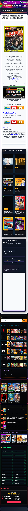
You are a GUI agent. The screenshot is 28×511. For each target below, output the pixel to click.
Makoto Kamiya (16, 78)
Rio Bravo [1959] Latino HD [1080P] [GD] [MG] (19, 443)
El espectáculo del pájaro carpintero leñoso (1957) (8, 212)
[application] (14, 92)
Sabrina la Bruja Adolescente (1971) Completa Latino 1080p (8, 171)
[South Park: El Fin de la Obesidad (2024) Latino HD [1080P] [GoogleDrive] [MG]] (21, 365)
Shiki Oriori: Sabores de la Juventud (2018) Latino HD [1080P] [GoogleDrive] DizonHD (15, 426)
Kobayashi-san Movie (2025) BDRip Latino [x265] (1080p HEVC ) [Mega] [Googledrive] (15, 409)
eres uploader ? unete (8, 10)
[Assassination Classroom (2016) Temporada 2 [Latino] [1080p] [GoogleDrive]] (12, 351)
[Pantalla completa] (23, 97)
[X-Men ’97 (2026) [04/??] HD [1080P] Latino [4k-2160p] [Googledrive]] (15, 338)
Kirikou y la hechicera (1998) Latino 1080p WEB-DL (19, 171)
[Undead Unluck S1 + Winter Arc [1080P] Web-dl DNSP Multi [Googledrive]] (21, 338)
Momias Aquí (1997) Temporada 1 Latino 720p (7, 191)
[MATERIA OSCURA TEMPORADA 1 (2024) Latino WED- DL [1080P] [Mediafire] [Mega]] (12, 358)
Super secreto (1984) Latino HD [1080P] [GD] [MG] (14, 443)
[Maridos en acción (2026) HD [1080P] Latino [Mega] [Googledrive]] (15, 351)
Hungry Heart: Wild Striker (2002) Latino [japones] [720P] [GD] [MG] (10, 392)
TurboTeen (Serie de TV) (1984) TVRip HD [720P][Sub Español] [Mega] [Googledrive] (8, 233)
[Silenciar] (21, 97)
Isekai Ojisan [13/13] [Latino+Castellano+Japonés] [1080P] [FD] (19, 212)
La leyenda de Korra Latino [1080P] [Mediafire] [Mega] (10, 402)
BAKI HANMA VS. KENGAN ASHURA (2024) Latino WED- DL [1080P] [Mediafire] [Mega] (17, 403)
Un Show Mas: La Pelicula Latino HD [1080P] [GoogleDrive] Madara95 (19, 233)
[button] (14, 92)
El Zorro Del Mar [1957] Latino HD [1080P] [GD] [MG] (24, 443)
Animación (14, 79)
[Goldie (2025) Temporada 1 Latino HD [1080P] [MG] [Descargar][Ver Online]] (25, 358)
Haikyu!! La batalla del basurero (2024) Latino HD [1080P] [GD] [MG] (17, 392)
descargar (7, 127)
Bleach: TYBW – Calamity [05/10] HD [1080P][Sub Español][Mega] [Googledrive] (14, 422)
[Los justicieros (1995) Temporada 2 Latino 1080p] (21, 344)
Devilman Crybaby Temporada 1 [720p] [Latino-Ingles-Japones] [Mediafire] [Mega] (4, 403)
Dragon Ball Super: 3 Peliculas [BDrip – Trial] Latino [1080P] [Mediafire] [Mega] (4, 392)
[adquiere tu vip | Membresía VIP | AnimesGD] (21, 331)
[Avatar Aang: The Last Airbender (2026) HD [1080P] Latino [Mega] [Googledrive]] (8, 365)
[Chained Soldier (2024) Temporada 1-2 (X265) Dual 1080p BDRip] (12, 344)
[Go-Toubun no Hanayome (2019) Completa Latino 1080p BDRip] (15, 331)
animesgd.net (14, 4)
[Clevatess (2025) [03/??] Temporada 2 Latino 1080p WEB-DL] (25, 331)
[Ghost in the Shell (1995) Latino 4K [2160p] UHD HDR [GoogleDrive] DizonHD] (21, 351)
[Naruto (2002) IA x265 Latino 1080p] (8, 331)
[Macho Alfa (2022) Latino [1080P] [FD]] (25, 365)
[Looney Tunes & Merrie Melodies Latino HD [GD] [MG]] (25, 351)
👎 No (19, 260)
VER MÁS (24, 432)
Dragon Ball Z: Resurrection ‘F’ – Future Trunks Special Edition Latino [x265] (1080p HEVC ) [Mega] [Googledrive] (15, 418)
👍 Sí (8, 260)
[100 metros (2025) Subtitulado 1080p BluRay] (12, 331)
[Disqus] (14, 292)
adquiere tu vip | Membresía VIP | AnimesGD (14, 413)
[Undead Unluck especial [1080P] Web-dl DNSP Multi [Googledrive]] (18, 338)
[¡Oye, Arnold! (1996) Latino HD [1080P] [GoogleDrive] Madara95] (12, 365)
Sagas (18, 79)
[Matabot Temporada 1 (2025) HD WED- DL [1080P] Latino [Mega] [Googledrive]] (18, 358)
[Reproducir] (4, 97)
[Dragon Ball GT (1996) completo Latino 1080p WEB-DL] (15, 344)
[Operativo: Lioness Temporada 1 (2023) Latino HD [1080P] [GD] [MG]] (18, 365)
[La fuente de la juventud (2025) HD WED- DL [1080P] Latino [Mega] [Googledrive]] (15, 358)
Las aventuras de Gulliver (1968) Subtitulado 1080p (18, 191)
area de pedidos (20, 10)
